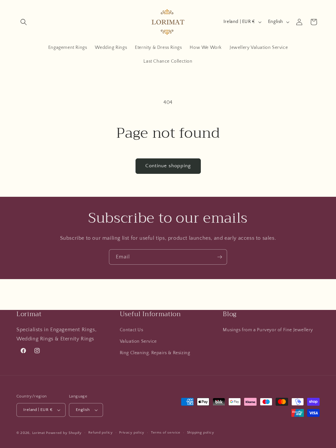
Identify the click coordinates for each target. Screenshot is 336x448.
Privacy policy (131, 433)
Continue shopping (168, 166)
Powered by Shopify (64, 433)
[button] (23, 22)
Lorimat (38, 433)
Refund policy (100, 433)
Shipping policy (200, 433)
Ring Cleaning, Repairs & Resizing (155, 353)
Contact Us (131, 330)
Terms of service (165, 433)
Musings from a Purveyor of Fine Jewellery (268, 330)
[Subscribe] (219, 257)
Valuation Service (138, 341)
